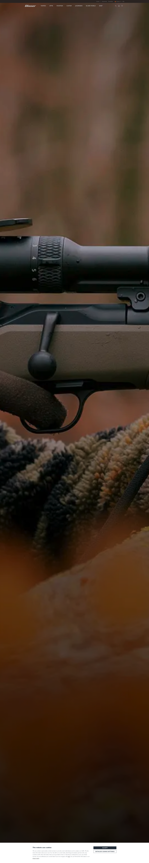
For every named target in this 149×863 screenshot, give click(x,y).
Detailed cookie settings (104, 851)
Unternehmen (104, 1)
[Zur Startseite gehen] (30, 6)
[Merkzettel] (122, 6)
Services (97, 1)
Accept (105, 848)
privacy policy (36, 858)
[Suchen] (116, 6)
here (69, 856)
